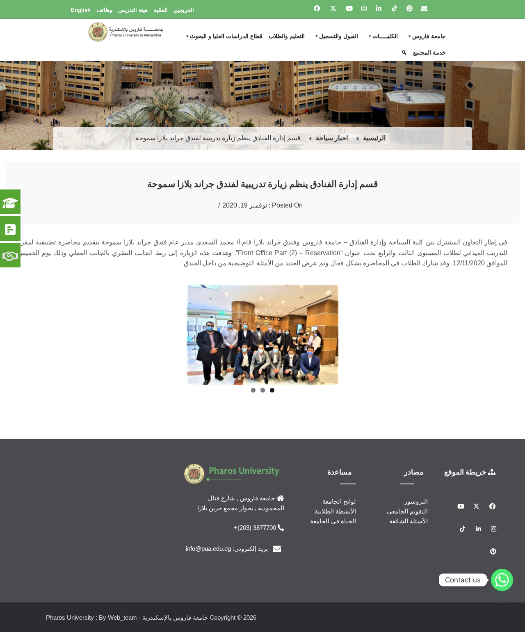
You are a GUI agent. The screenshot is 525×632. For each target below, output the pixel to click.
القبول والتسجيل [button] (338, 36)
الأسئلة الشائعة (408, 521)
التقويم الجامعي (407, 511)
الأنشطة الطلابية (335, 511)
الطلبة (161, 10)
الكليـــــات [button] (385, 36)
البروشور (416, 501)
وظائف (104, 10)
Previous (350, 333)
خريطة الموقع (466, 472)
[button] (405, 52)
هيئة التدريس (133, 10)
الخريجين (184, 10)
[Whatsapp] (502, 580)
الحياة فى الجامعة (333, 521)
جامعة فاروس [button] (429, 36)
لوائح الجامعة (339, 501)
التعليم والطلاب (287, 36)
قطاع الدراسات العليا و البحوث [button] (226, 36)
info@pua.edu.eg (208, 548)
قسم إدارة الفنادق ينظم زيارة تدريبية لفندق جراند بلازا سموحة (262, 183)
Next (174, 333)
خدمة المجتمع (429, 52)
